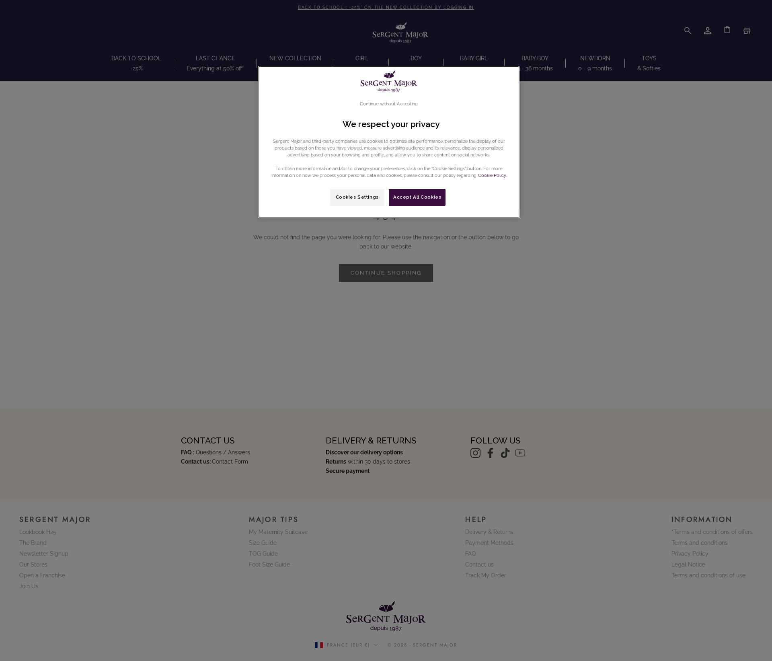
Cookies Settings (357, 197)
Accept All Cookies (417, 197)
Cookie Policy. (492, 175)
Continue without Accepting (389, 103)
